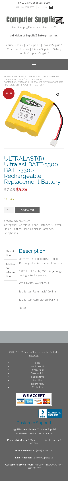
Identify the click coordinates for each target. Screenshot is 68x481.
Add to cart (27, 210)
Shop (37, 362)
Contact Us (37, 387)
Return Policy (37, 383)
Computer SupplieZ (18, 49)
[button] (34, 64)
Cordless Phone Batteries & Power (40, 224)
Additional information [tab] (10, 270)
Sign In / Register (24, 7)
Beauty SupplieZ (14, 45)
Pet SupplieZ (33, 45)
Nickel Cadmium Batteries (37, 228)
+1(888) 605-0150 (39, 2)
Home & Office (18, 76)
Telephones (34, 76)
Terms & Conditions (38, 366)
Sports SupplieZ (40, 53)
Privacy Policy (37, 369)
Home (7, 76)
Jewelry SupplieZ (52, 45)
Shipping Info (37, 373)
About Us (37, 380)
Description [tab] (10, 253)
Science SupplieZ (41, 49)
